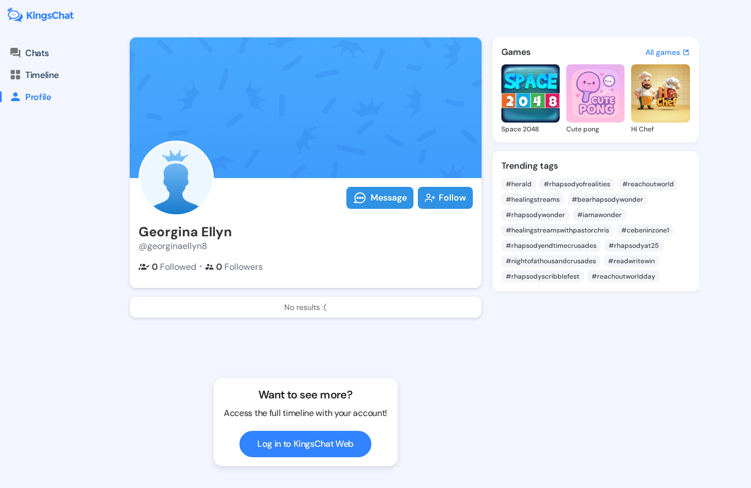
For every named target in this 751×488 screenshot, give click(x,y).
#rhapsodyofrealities (577, 184)
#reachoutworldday (623, 276)
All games (662, 52)
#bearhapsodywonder (607, 199)
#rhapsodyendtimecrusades (551, 245)
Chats (36, 53)
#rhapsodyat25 (634, 245)
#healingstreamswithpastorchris (557, 230)
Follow (452, 197)
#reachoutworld (648, 184)
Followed (174, 267)
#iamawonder (599, 214)
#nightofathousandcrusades (551, 261)
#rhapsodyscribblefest (542, 276)
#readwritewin (631, 261)
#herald (519, 184)
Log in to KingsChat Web (305, 444)
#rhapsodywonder (535, 214)
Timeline (41, 75)
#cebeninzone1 (645, 230)
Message (389, 197)
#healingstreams (533, 199)
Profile (38, 97)
